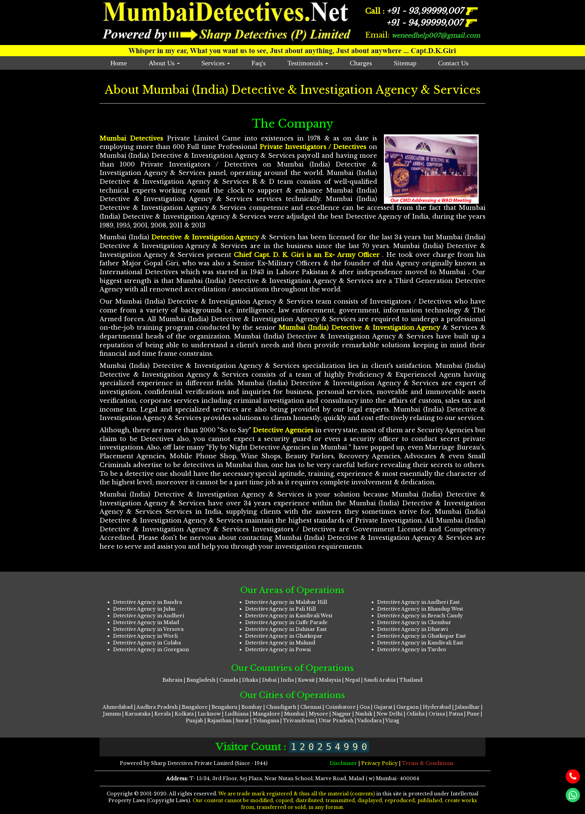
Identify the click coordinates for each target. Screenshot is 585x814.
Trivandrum (299, 721)
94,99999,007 (425, 22)
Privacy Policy (380, 763)
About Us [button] (162, 63)
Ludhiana (236, 714)
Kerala (162, 714)
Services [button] (213, 63)
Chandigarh (281, 707)
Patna (456, 714)
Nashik (363, 714)
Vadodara (369, 721)
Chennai (310, 707)
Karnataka (137, 714)
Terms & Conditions (428, 763)
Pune (473, 714)
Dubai (269, 680)
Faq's (259, 63)
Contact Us (453, 63)
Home (118, 63)
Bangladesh (201, 680)
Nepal (352, 680)
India (287, 680)
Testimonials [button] (306, 63)
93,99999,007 (426, 11)
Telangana (266, 721)
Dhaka (250, 680)
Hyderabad (437, 707)
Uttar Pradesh (336, 721)
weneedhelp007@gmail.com (436, 35)
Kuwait (306, 680)
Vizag (392, 721)
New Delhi (389, 714)
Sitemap (405, 63)
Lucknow (209, 714)
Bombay (252, 707)
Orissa (437, 714)
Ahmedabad (118, 707)
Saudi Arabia (379, 680)
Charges (361, 63)
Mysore (318, 714)
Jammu (112, 714)
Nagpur (341, 714)
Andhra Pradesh (157, 707)
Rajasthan (219, 721)
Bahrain (172, 680)
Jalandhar (467, 707)
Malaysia (330, 680)
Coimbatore (340, 707)
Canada (228, 680)
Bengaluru (224, 707)
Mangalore (266, 714)
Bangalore (195, 707)
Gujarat (383, 707)
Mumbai (294, 714)
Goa (365, 707)
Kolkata (184, 714)
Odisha (416, 714)
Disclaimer (344, 763)
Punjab (194, 721)
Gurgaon (407, 707)
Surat (242, 721)
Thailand (410, 680)
